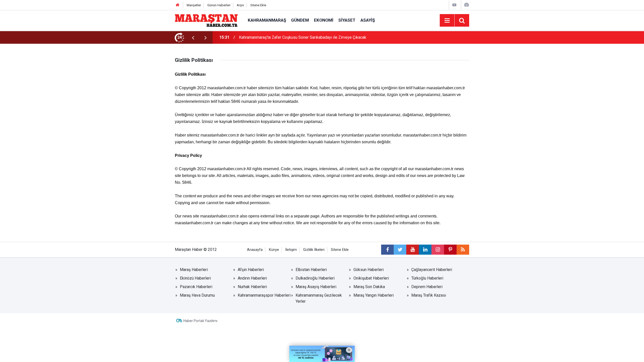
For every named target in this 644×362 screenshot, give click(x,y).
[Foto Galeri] (466, 5)
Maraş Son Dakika (369, 286)
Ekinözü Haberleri (195, 278)
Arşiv (240, 5)
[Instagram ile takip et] (437, 250)
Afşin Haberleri (251, 269)
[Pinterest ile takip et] (450, 250)
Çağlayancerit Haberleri (431, 269)
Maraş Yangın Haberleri (373, 295)
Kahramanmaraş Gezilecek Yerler (319, 298)
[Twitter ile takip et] (400, 250)
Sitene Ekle (258, 5)
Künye (274, 250)
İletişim (291, 250)
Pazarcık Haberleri (196, 286)
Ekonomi (323, 20)
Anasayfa (255, 250)
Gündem (300, 20)
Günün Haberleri (218, 5)
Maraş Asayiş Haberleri (316, 286)
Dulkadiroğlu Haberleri (315, 278)
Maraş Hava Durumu (197, 295)
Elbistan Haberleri (311, 269)
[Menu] (447, 20)
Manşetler (194, 5)
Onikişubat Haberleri (371, 278)
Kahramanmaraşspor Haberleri (264, 295)
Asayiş (367, 20)
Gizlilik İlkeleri (314, 250)
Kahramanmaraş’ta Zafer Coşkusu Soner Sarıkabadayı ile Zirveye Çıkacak (302, 37)
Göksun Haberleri (368, 269)
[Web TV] (454, 5)
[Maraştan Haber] (206, 20)
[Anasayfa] (177, 5)
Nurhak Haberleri (252, 286)
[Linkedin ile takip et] (425, 250)
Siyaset (346, 20)
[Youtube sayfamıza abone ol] (412, 250)
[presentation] (193, 37)
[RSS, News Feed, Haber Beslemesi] (463, 250)
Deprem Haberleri (426, 286)
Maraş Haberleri (194, 269)
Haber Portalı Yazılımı (200, 321)
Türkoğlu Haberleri (427, 278)
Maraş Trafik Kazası (428, 295)
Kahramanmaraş (267, 20)
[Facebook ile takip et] (387, 250)
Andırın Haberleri (252, 278)
